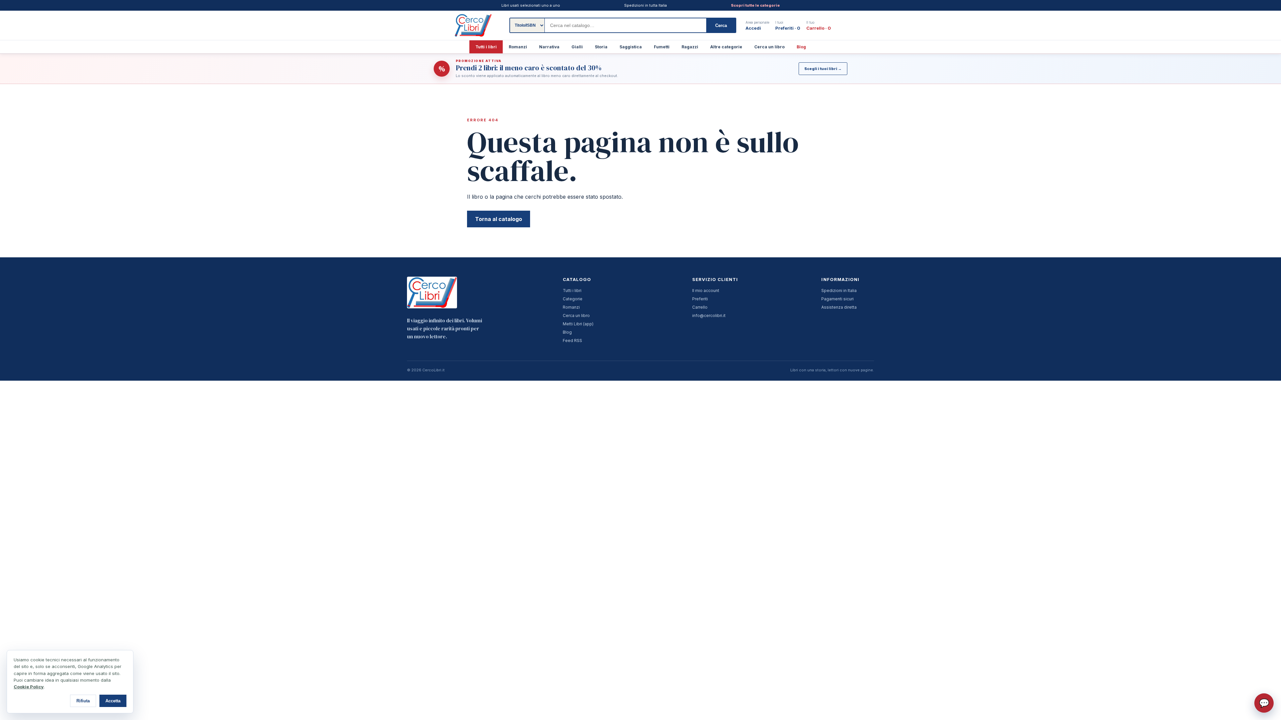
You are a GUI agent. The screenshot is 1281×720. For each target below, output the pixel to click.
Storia (601, 46)
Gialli (577, 46)
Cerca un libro (769, 46)
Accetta (112, 700)
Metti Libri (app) (578, 323)
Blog (801, 46)
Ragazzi (690, 46)
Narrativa (549, 46)
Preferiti (700, 298)
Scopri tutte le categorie (755, 5)
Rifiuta (83, 700)
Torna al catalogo (498, 219)
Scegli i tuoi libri (823, 68)
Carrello (700, 307)
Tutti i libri (486, 46)
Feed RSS (572, 340)
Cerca (721, 25)
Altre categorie (726, 46)
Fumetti (662, 46)
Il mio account (705, 290)
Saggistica (630, 46)
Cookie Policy (29, 686)
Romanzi (518, 46)
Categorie (572, 298)
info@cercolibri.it (709, 315)
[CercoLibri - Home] (473, 25)
